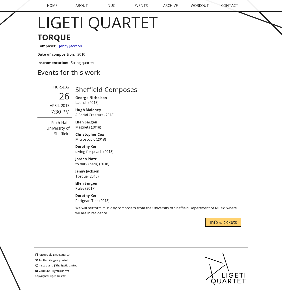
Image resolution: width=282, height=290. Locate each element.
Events (141, 5)
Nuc (111, 5)
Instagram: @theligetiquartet (57, 265)
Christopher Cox (89, 134)
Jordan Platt (86, 158)
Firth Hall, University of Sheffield (58, 128)
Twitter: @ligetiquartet (53, 260)
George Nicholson (91, 97)
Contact (229, 5)
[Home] (226, 269)
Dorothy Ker (85, 146)
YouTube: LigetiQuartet (53, 271)
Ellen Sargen (86, 122)
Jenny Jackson (70, 46)
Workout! (200, 5)
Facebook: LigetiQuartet (54, 255)
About (82, 5)
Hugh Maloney (88, 109)
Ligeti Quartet (97, 22)
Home (52, 5)
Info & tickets (223, 222)
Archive (170, 5)
